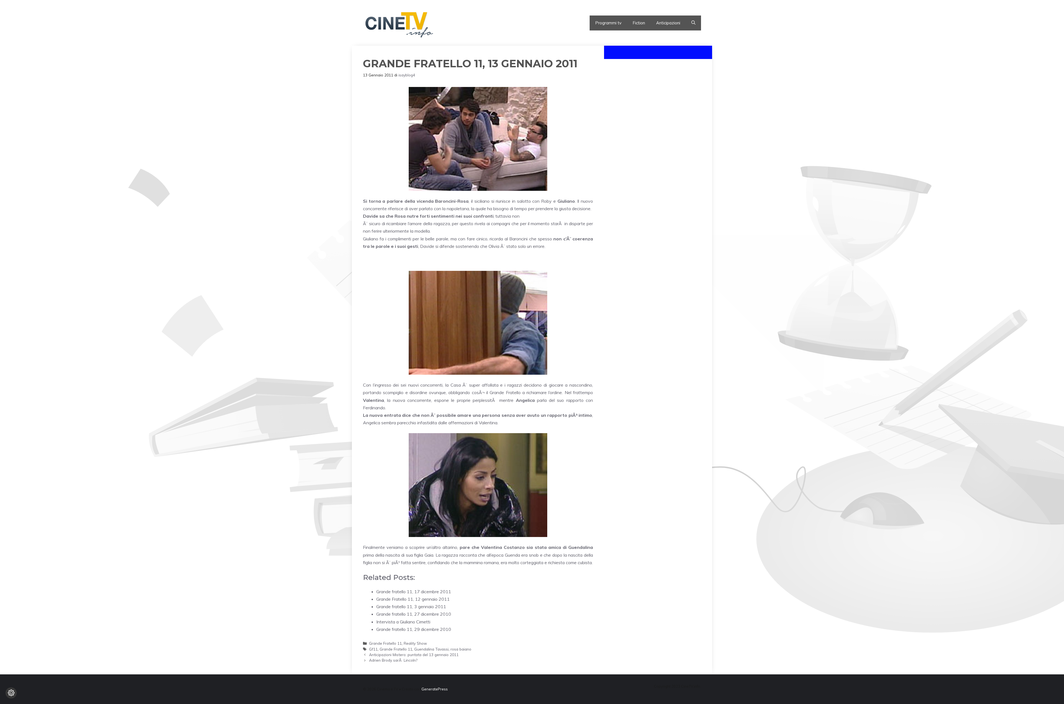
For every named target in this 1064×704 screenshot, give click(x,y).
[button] (693, 23)
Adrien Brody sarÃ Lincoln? (393, 660)
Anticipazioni (668, 22)
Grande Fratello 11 (385, 643)
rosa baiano (461, 649)
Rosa (400, 216)
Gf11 (373, 649)
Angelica (525, 400)
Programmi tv (608, 22)
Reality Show (415, 643)
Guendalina (580, 547)
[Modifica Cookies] (11, 692)
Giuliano (566, 201)
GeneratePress (434, 689)
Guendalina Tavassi (431, 649)
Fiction (639, 22)
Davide (370, 216)
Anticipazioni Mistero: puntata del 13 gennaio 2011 (414, 654)
